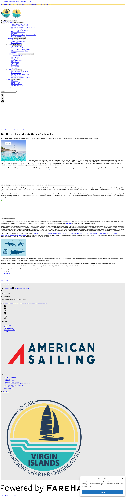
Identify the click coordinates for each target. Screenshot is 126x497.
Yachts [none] (9, 44)
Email (5, 278)
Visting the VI (15, 63)
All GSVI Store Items (17, 85)
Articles (6, 327)
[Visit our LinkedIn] (5, 313)
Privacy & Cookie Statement (8, 495)
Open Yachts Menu (17, 44)
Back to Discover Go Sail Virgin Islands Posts (13, 129)
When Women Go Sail (17, 57)
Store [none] (9, 79)
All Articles (14, 68)
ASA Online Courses (16, 84)
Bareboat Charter (8, 328)
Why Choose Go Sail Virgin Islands (20, 71)
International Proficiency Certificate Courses (23, 27)
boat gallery (69, 223)
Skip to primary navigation (8, 1)
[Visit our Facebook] (5, 306)
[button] (122, 478)
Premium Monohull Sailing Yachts (20, 49)
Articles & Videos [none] (12, 54)
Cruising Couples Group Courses (20, 25)
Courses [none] (10, 22)
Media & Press (15, 66)
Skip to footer (27, 1)
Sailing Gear (14, 81)
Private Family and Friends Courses (20, 30)
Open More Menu (12, 20)
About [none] (9, 69)
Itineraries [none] (10, 38)
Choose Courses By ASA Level (19, 24)
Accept (103, 492)
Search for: (4, 90)
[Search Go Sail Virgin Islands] (2, 95)
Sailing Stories (15, 59)
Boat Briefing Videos (16, 46)
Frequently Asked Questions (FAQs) (21, 74)
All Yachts (14, 52)
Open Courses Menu (18, 22)
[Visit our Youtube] (5, 318)
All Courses (14, 33)
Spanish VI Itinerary (16, 43)
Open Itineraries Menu (19, 38)
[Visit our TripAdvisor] (5, 316)
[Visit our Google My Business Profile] (5, 309)
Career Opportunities (16, 76)
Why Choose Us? (9, 388)
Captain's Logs (15, 65)
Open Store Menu (15, 79)
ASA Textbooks (15, 82)
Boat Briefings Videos (17, 55)
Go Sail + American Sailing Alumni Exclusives (23, 35)
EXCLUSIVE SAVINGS (18, 36)
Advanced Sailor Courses (18, 32)
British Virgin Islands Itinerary (19, 40)
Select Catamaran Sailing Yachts (19, 51)
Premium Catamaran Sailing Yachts (20, 47)
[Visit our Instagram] (5, 311)
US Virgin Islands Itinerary (18, 41)
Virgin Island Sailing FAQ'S (18, 60)
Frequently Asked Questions (11, 382)
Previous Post (4, 280)
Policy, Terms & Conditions (11, 387)
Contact (10, 87)
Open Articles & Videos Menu (25, 54)
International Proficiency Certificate (20, 77)
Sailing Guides (15, 62)
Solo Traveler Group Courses (19, 29)
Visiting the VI (8, 273)
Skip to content (19, 1)
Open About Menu (16, 69)
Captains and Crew (16, 73)
